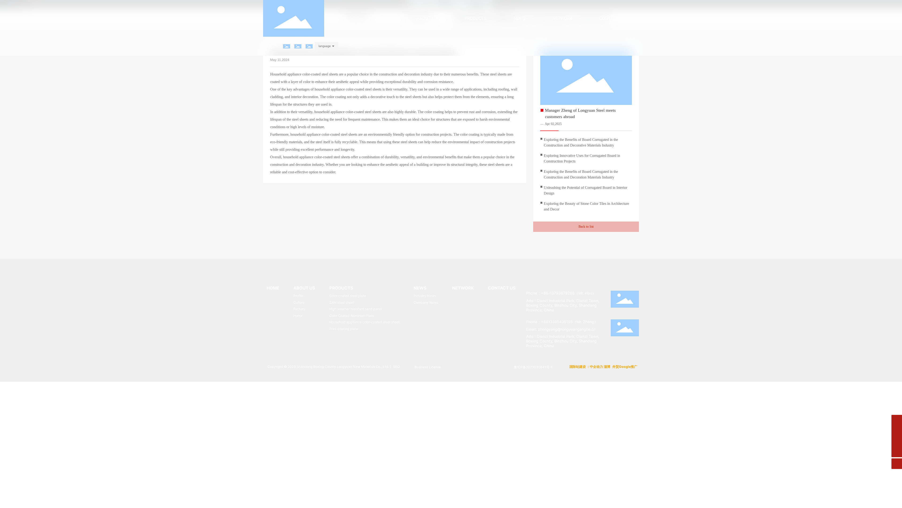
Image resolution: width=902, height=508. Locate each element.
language (325, 46)
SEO (396, 367)
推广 (634, 367)
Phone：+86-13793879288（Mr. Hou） (561, 293)
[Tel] (896, 441)
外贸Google (621, 367)
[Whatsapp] (896, 420)
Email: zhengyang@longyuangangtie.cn (561, 329)
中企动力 (596, 367)
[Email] (896, 430)
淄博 (607, 367)
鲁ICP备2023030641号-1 (533, 367)
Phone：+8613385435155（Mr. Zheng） (562, 321)
